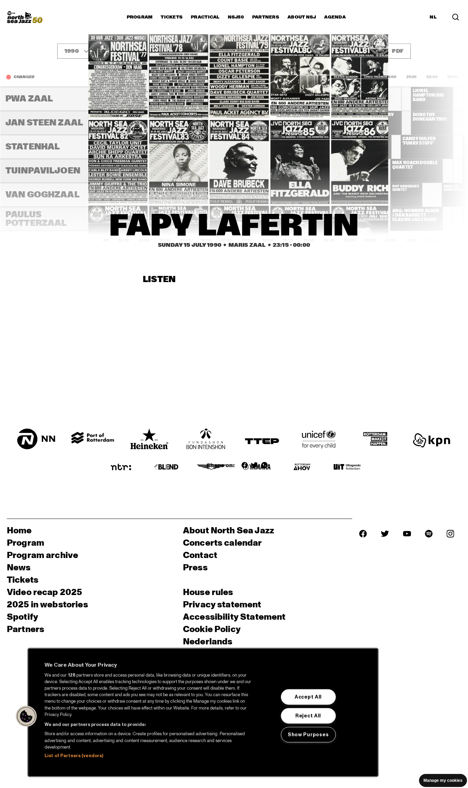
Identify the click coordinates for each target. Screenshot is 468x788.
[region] (203, 712)
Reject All (308, 715)
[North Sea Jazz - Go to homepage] (24, 17)
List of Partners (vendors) (74, 756)
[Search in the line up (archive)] (455, 17)
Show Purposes (308, 734)
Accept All (308, 696)
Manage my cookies (443, 780)
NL (433, 17)
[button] (26, 716)
